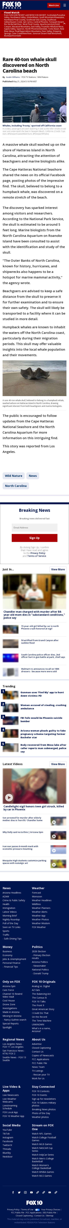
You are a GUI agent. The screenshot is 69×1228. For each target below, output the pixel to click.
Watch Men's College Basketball (43, 1160)
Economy (7, 955)
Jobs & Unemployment (14, 959)
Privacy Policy (37, 553)
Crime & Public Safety (14, 900)
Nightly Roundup (11, 919)
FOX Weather (39, 927)
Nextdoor (8, 1156)
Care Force (8, 989)
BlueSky (7, 1152)
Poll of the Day (10, 923)
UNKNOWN (38, 1024)
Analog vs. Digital (41, 986)
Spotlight (7, 1027)
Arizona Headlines (12, 892)
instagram (25, 1192)
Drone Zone (9, 1004)
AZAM (6, 896)
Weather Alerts (39, 911)
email (49, 1192)
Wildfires (36, 904)
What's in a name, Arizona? (41, 1030)
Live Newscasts (11, 1095)
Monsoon (37, 896)
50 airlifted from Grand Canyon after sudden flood (40, 641)
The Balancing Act (41, 993)
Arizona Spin (9, 986)
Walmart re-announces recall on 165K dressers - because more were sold (40, 670)
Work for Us (38, 1078)
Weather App (38, 915)
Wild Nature (43, 77)
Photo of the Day (41, 1113)
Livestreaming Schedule (10, 1107)
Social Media (12, 1125)
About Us (38, 1039)
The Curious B (39, 997)
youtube (31, 1192)
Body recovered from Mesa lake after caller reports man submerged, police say (43, 748)
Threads (7, 1148)
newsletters (55, 1192)
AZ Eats (36, 989)
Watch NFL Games (42, 1133)
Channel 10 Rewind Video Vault (12, 995)
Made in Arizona (11, 1012)
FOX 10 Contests (40, 1091)
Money (7, 947)
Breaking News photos (44, 1109)
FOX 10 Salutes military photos (44, 1104)
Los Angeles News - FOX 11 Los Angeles (13, 1045)
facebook (13, 1192)
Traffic (6, 934)
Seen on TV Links (11, 927)
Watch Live (54, 5)
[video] (34, 786)
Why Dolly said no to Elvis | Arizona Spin (23, 832)
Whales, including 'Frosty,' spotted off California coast (32, 125)
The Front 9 (38, 1005)
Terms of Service (36, 555)
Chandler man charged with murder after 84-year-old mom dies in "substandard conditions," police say (34, 615)
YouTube (7, 1129)
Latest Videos (12, 764)
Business (7, 951)
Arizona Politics (40, 961)
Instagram (8, 1137)
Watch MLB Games (42, 1144)
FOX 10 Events (39, 1095)
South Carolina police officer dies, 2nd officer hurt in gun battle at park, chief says (43, 656)
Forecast (36, 892)
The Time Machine (41, 1020)
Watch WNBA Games (43, 1171)
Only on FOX (11, 982)
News (33, 476)
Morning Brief (10, 915)
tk (37, 1192)
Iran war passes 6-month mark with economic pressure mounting (20, 847)
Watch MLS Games (42, 1175)
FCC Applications (40, 1059)
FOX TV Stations (29, 77)
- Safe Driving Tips (12, 938)
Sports (6, 930)
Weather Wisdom (41, 923)
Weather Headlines (42, 900)
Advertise (37, 1043)
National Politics (40, 969)
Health (6, 904)
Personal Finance (11, 962)
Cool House (9, 1000)
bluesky (43, 1192)
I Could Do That (40, 1012)
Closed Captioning (41, 1047)
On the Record (39, 1016)
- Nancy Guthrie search (14, 1019)
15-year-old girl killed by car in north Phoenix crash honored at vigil (40, 627)
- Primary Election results (41, 957)
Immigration (9, 907)
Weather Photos (40, 919)
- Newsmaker (39, 965)
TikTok (6, 1133)
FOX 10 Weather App (13, 1116)
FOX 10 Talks (39, 1001)
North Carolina (16, 486)
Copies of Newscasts (43, 1055)
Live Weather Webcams (9, 1100)
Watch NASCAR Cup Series (42, 1149)
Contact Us (37, 1051)
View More (58, 569)
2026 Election (39, 951)
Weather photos (40, 1117)
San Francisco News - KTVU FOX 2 (14, 1052)
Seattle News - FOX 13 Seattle (14, 1059)
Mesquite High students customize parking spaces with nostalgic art (24, 861)
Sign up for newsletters (44, 1098)
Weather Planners (41, 907)
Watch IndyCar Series (43, 1154)
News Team (38, 1066)
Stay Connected (43, 1087)
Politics (37, 947)
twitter (19, 1192)
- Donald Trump (40, 973)
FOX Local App (10, 1112)
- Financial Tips (10, 966)
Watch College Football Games (44, 1139)
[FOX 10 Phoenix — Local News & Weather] (12, 5)
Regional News (13, 1039)
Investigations (10, 1008)
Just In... (8, 569)
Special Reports (11, 1023)
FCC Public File (39, 1063)
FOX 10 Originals (43, 982)
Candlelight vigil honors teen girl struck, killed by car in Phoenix (34, 808)
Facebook (8, 1141)
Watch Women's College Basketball (41, 1167)
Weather (38, 888)
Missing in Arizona (12, 1015)
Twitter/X (7, 1145)
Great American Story (43, 1009)
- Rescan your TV (41, 1074)
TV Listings (37, 1070)
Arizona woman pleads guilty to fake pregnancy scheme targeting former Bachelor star (43, 734)
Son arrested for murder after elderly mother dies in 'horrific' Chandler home (23, 819)
